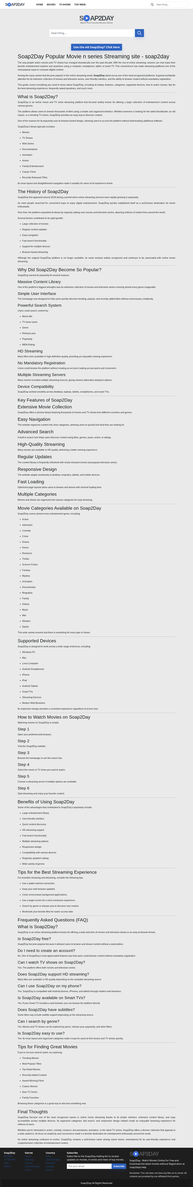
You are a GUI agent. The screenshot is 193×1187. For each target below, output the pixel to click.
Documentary (32, 1166)
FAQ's (7, 1163)
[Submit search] (139, 33)
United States (53, 1159)
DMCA (7, 1166)
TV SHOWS (65, 4)
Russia (49, 1169)
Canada (50, 1166)
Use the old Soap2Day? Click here (96, 47)
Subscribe (118, 1166)
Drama (28, 1163)
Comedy (29, 1159)
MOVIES (51, 4)
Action (28, 1156)
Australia (50, 1163)
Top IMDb (80, 4)
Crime (28, 1169)
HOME (39, 4)
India (48, 1156)
